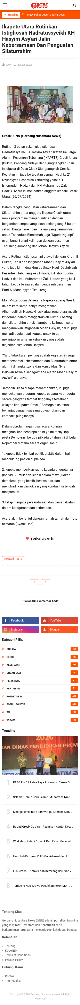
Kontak (9, 976)
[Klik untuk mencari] (74, 5)
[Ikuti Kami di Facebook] (20, 620)
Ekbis (10, 657)
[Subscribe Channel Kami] (59, 620)
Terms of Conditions (18, 955)
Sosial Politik (16, 704)
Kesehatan (13, 664)
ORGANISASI (14, 672)
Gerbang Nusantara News (45, 994)
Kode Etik (11, 950)
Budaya (11, 649)
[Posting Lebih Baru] (34, 582)
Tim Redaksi (13, 980)
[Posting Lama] (45, 582)
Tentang (10, 946)
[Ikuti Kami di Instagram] (20, 629)
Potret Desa (15, 696)
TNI (8, 712)
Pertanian (13, 688)
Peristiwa (13, 680)
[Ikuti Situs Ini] (59, 629)
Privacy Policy (14, 959)
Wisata (11, 720)
